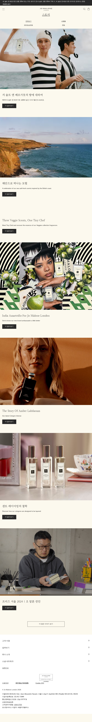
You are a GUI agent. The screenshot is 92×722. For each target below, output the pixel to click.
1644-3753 (18, 705)
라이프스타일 (28, 25)
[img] (88, 9)
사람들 (63, 21)
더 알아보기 (9, 106)
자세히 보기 (6, 4)
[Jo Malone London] (46, 9)
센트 (63, 25)
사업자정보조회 (7, 702)
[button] (3, 9)
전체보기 (28, 21)
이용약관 (5, 683)
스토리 (46, 14)
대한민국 (5, 668)
